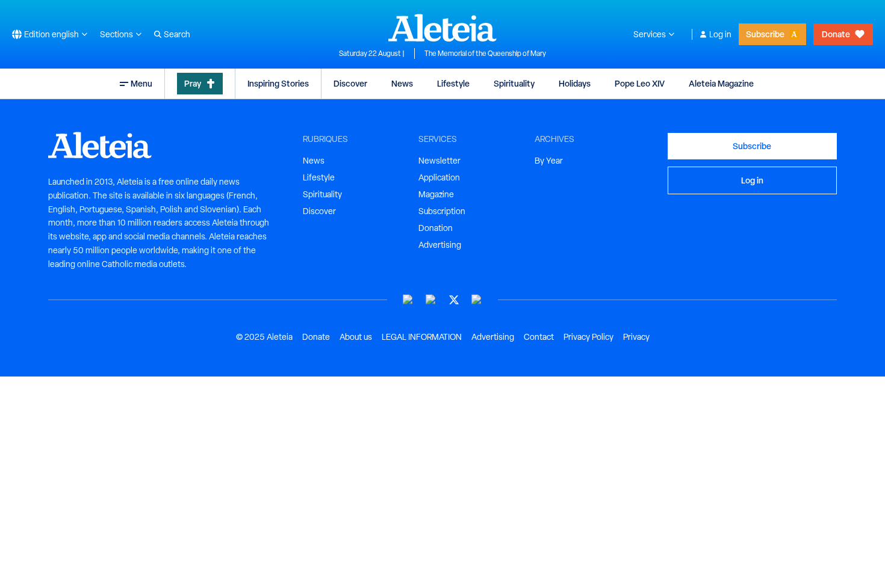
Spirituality (514, 83)
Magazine (436, 194)
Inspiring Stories (278, 83)
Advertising (439, 244)
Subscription (441, 211)
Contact (539, 336)
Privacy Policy (588, 336)
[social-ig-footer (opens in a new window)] (476, 300)
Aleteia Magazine (721, 83)
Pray (192, 83)
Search (177, 34)
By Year (549, 160)
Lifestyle (453, 83)
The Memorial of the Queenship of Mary (485, 53)
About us (356, 336)
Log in (720, 34)
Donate (836, 34)
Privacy (636, 336)
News (402, 83)
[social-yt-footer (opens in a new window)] (408, 300)
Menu (141, 83)
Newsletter (439, 160)
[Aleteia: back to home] (442, 28)
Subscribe (765, 34)
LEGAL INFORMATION (422, 336)
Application (439, 177)
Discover (350, 83)
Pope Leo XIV (640, 83)
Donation (435, 228)
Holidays (575, 83)
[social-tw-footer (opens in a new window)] (454, 300)
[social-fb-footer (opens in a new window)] (431, 300)
